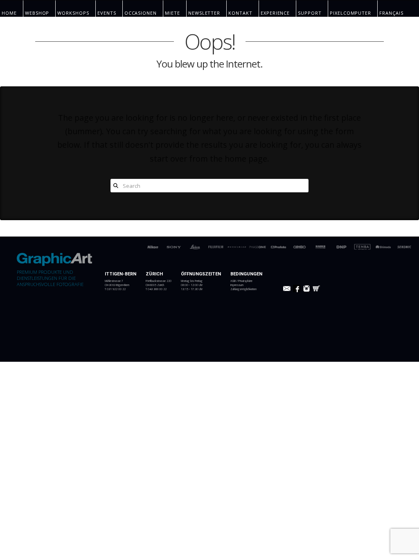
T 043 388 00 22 (156, 289)
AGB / (234, 281)
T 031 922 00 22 (115, 289)
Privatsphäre (245, 281)
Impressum (236, 285)
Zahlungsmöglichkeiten (243, 289)
